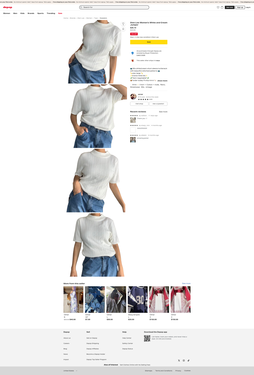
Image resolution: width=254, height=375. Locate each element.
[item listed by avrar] (73, 299)
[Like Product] (81, 288)
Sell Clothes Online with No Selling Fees (135, 365)
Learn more (141, 55)
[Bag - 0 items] (222, 7)
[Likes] (218, 7)
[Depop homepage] (7, 7)
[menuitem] (7, 13)
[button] (152, 99)
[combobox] (114, 7)
